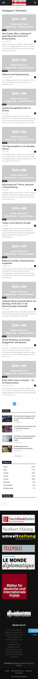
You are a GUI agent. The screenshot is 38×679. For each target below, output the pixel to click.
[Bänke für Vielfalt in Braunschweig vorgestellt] (19, 249)
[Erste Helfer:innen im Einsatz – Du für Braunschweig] (19, 369)
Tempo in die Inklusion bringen (16, 223)
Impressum (28, 671)
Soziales (5, 71)
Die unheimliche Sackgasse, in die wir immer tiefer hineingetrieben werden (24, 418)
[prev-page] (3, 503)
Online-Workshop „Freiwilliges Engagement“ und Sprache (16, 341)
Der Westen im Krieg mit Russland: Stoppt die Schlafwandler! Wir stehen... (25, 438)
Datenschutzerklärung (17, 671)
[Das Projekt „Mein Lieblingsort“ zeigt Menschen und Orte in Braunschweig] (19, 22)
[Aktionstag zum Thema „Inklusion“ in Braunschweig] (19, 173)
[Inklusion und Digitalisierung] (19, 63)
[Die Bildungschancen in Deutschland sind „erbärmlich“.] (7, 448)
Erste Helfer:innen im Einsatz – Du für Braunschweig (18, 381)
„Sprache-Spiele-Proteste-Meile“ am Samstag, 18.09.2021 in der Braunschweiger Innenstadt (19, 303)
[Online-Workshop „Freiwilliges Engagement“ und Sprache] (19, 328)
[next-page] (23, 404)
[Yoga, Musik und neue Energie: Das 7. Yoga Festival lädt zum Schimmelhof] (7, 428)
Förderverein (19, 673)
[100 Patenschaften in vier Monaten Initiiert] (19, 135)
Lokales (5, 143)
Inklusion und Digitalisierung (15, 74)
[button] (3, 2)
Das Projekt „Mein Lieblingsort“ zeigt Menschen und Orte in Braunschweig (16, 36)
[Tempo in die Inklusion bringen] (19, 211)
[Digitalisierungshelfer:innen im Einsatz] (19, 97)
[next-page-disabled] (6, 503)
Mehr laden (18, 456)
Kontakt (7, 671)
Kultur (4, 30)
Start (3, 7)
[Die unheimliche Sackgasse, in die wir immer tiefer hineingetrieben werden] (7, 418)
